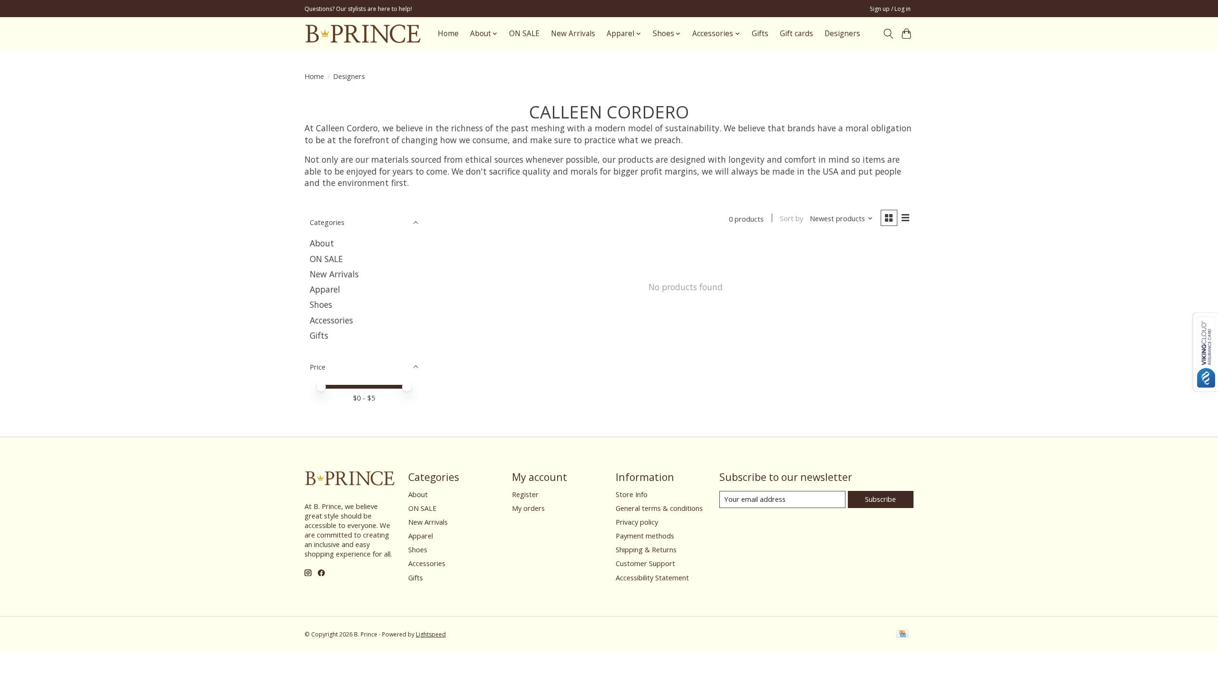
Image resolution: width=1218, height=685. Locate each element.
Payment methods (645, 535)
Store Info (632, 494)
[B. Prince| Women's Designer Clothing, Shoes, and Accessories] (362, 33)
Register (525, 494)
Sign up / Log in (890, 9)
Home (448, 34)
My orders (528, 508)
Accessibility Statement (652, 577)
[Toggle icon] (888, 33)
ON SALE (524, 34)
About (322, 243)
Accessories (331, 320)
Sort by (791, 218)
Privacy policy (637, 522)
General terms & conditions (659, 508)
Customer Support (645, 563)
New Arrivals (573, 34)
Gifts (760, 34)
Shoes (321, 304)
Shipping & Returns (646, 549)
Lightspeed (431, 634)
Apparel (325, 289)
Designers (842, 34)
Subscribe (880, 499)
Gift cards (796, 34)
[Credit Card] (902, 634)
